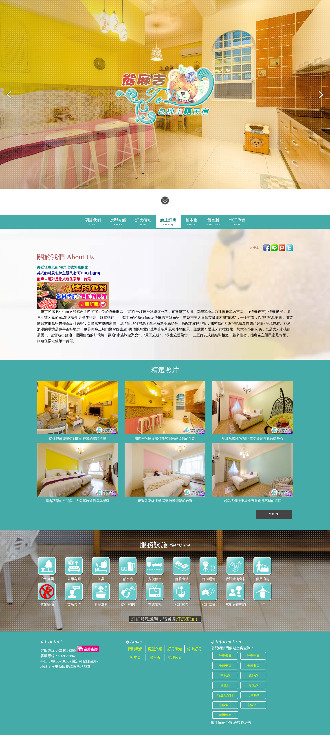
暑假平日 (225, 665)
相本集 (191, 222)
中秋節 (225, 675)
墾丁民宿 (218, 722)
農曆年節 (225, 715)
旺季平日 (253, 655)
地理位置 (237, 222)
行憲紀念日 (225, 695)
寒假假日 (225, 705)
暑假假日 (253, 665)
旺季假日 (225, 655)
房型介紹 (118, 222)
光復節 (253, 685)
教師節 (253, 675)
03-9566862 (67, 656)
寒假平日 (253, 705)
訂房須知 (143, 222)
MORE (274, 514)
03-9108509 (67, 650)
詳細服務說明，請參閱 (165, 619)
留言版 (213, 222)
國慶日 (225, 685)
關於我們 (93, 222)
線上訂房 (168, 222)
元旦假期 (253, 695)
